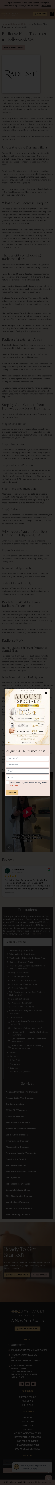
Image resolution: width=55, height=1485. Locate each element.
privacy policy (41, 782)
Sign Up (12, 792)
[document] (27, 742)
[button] (46, 693)
